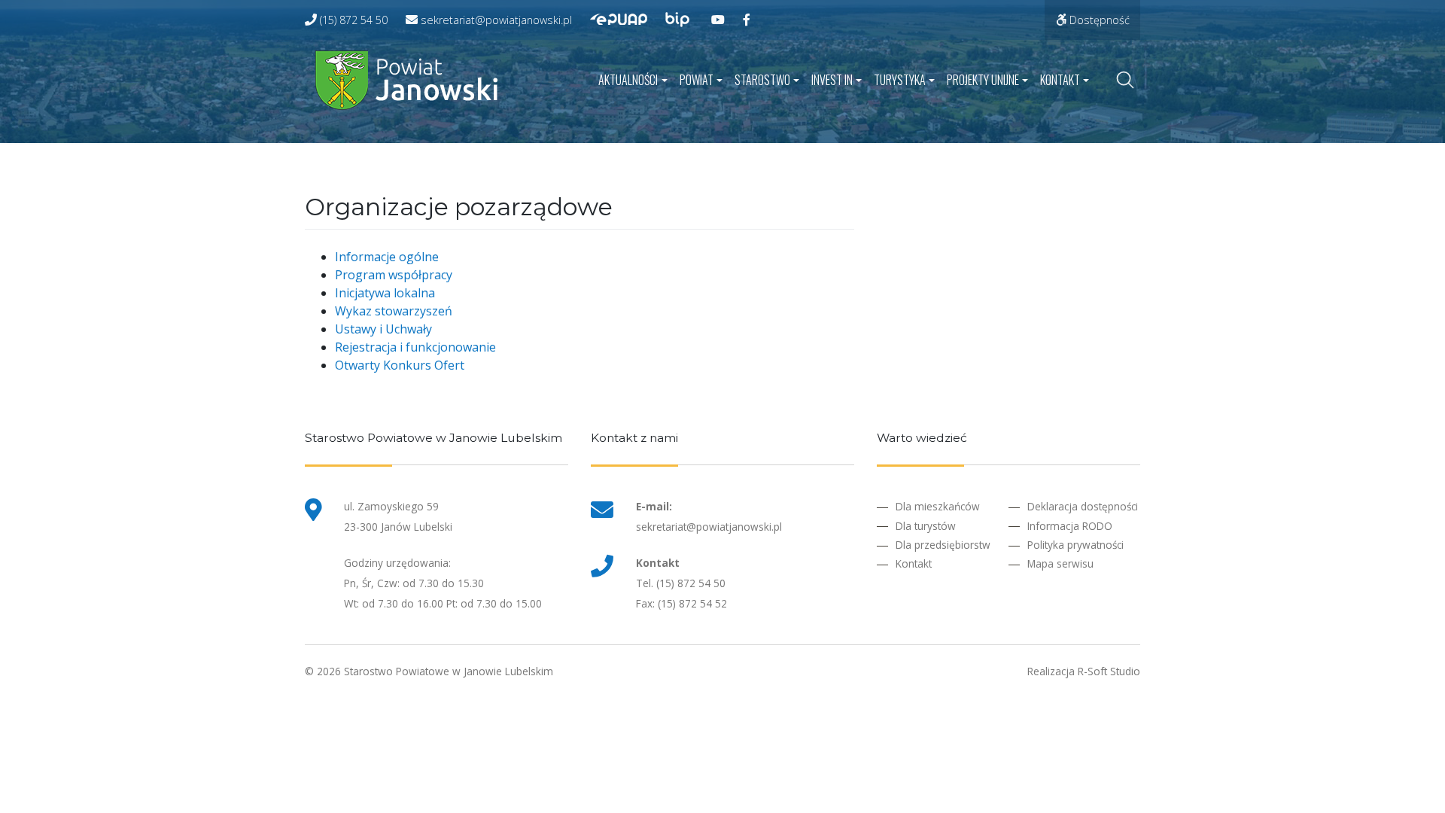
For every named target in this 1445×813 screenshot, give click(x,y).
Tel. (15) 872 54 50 (681, 583)
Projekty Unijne (983, 80)
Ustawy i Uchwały (383, 329)
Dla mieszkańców (938, 506)
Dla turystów (926, 526)
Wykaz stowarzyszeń (393, 311)
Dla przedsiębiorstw (943, 544)
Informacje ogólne (387, 256)
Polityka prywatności (1075, 544)
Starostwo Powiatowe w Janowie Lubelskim (448, 671)
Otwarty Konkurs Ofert (399, 365)
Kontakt (1060, 80)
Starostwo (762, 80)
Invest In (832, 80)
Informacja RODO (1069, 526)
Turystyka (900, 80)
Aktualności (628, 80)
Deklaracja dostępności (1082, 506)
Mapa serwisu (1060, 563)
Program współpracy (393, 274)
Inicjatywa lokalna (385, 293)
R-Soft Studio (1109, 671)
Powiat (696, 80)
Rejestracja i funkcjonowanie (415, 347)
